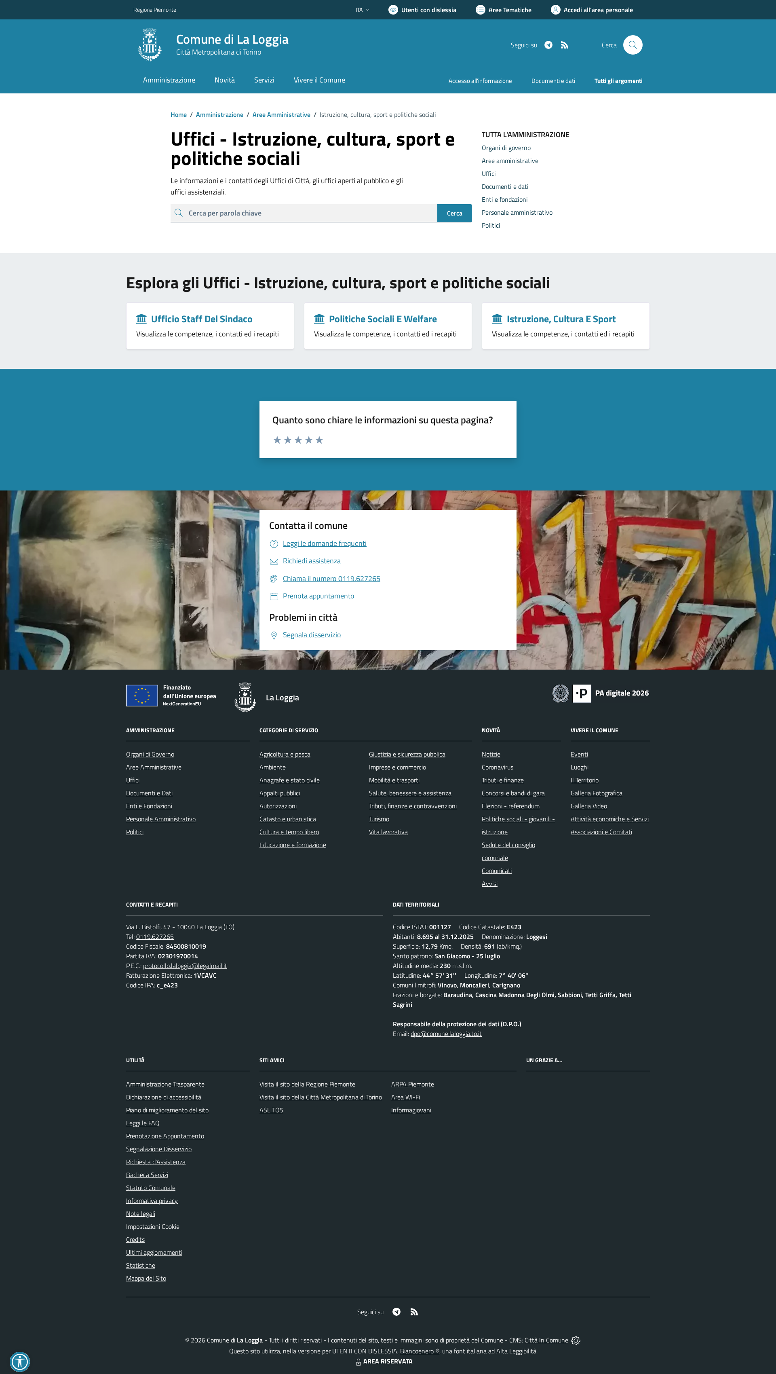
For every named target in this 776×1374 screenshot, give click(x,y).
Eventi (579, 754)
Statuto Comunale (150, 1187)
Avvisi (490, 883)
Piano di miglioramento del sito (167, 1110)
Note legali (140, 1213)
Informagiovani (411, 1110)
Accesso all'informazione (480, 80)
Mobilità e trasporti (394, 780)
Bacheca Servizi (147, 1175)
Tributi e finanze (503, 780)
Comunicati (497, 870)
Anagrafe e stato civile (289, 780)
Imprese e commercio (397, 767)
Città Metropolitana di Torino (218, 52)
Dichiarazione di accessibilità (163, 1097)
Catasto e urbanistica (287, 819)
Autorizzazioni (278, 806)
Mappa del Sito (146, 1278)
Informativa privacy (152, 1200)
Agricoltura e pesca (284, 754)
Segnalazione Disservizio (159, 1149)
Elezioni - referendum (511, 806)
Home (179, 114)
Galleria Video (589, 806)
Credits (135, 1239)
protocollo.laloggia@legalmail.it (185, 965)
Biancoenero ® (419, 1351)
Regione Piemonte (154, 9)
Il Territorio (585, 780)
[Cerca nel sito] (633, 45)
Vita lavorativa (388, 832)
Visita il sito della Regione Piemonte (307, 1084)
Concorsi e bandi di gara (513, 793)
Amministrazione (216, 114)
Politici (134, 832)
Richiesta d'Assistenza (156, 1162)
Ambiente (272, 767)
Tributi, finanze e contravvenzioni (413, 806)
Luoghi (579, 767)
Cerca (454, 213)
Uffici (132, 780)
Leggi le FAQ (143, 1123)
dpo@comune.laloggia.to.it (446, 1033)
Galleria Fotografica (596, 793)
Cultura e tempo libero (289, 832)
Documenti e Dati (149, 793)
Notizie (491, 754)
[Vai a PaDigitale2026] (600, 693)
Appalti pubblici (279, 793)
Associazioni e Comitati (601, 832)
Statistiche (140, 1265)
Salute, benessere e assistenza (410, 793)
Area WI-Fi (405, 1097)
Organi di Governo (150, 754)
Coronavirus (497, 767)
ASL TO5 (271, 1110)
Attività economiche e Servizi (610, 819)
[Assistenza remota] (575, 1340)
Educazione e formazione (292, 845)
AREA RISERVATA (388, 1361)
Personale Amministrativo (161, 819)
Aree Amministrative (278, 114)
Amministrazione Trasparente (165, 1084)
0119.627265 (155, 936)
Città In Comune (546, 1340)
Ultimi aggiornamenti (154, 1252)
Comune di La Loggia (232, 39)
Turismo (379, 819)
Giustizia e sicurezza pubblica (407, 754)
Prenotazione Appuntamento (165, 1136)
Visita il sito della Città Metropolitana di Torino (320, 1097)
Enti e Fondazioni (149, 806)
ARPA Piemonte (412, 1084)
